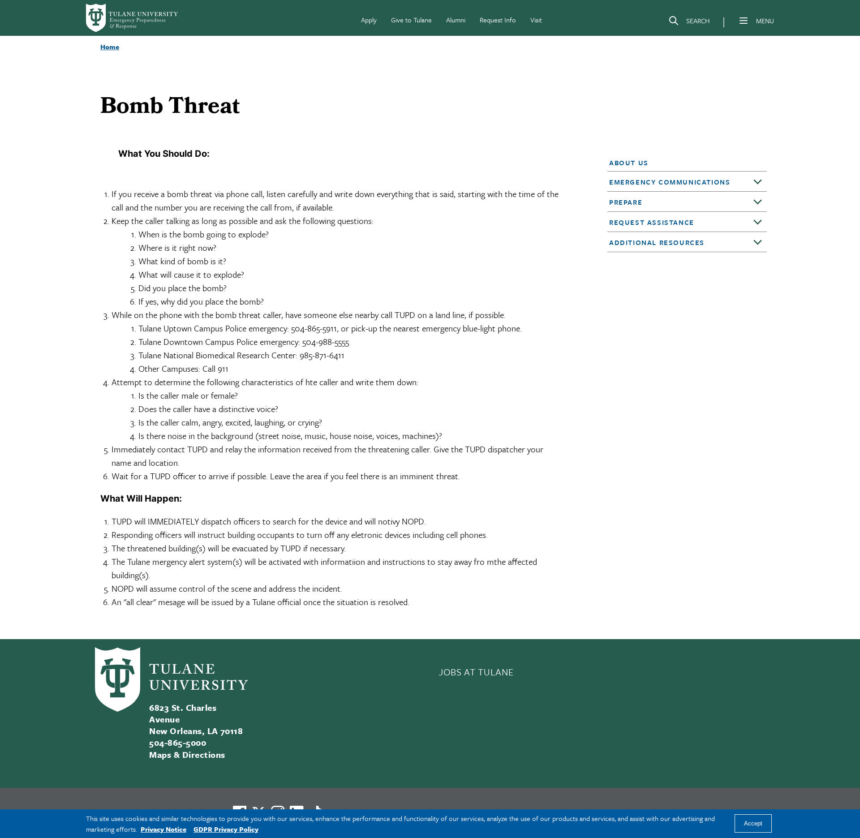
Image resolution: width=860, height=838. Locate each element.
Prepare (625, 202)
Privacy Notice (163, 829)
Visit (536, 20)
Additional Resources (657, 242)
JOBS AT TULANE (476, 672)
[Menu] (743, 20)
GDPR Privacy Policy (226, 829)
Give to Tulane (411, 20)
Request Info (498, 20)
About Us (629, 163)
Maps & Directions (187, 754)
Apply (369, 20)
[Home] (132, 18)
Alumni (455, 20)
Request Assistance (651, 222)
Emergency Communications (669, 182)
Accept (753, 824)
